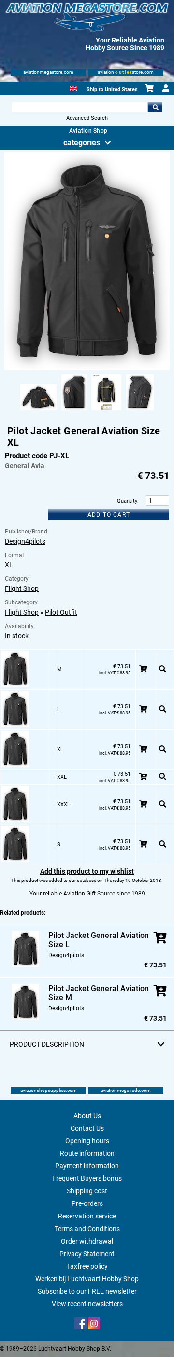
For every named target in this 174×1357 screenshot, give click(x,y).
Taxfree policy (87, 1266)
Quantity (127, 501)
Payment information (87, 1166)
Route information (87, 1153)
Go (155, 107)
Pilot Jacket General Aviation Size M (98, 993)
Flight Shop (22, 588)
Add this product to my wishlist (87, 871)
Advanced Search (87, 118)
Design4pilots (25, 541)
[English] (73, 87)
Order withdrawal (87, 1241)
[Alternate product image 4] (140, 410)
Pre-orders (87, 1203)
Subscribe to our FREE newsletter (87, 1291)
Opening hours (87, 1141)
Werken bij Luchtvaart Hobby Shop (87, 1279)
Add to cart (108, 514)
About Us (87, 1115)
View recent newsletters (87, 1304)
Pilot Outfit (61, 612)
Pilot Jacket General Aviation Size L (98, 940)
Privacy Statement (87, 1254)
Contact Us (87, 1128)
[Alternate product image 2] (74, 410)
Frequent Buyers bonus (87, 1178)
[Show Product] (162, 669)
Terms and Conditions (87, 1228)
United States (121, 89)
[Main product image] (87, 368)
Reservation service (87, 1216)
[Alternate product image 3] (106, 410)
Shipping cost (87, 1191)
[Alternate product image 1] (38, 410)
